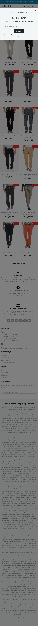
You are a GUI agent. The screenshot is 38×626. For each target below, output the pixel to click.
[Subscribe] (19, 31)
